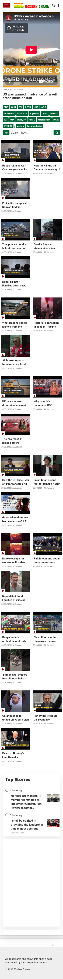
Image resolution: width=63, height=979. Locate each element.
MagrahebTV (44, 119)
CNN (13, 107)
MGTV (56, 119)
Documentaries (34, 125)
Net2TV (54, 113)
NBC (36, 107)
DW (20, 107)
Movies (20, 125)
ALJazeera (9, 113)
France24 (22, 113)
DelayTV (21, 119)
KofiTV (32, 119)
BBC (6, 107)
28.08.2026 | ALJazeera (11, 173)
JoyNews (34, 113)
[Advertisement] (30, 960)
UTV (12, 119)
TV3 (6, 119)
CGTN (28, 107)
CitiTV (45, 113)
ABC (43, 107)
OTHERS (8, 125)
